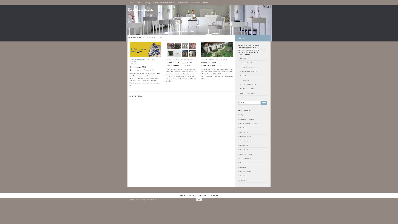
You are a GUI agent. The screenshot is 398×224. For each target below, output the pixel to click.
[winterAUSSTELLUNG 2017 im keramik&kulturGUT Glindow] (181, 49)
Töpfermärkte (245, 80)
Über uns (192, 195)
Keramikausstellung (246, 141)
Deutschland (195, 2)
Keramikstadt (244, 150)
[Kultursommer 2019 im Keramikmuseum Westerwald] (145, 49)
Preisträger (243, 167)
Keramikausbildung (245, 137)
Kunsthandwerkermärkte (249, 84)
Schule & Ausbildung (143, 2)
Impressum (202, 195)
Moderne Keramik (247, 63)
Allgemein (243, 115)
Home (131, 2)
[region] (199, 20)
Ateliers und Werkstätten (175, 59)
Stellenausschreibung (246, 171)
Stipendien (243, 176)
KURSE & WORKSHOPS (247, 93)
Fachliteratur (243, 128)
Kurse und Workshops (137, 59)
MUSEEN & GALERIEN (247, 89)
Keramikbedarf (183, 2)
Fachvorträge (244, 132)
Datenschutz (214, 195)
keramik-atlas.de (140, 10)
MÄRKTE (243, 76)
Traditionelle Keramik (248, 67)
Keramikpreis (244, 145)
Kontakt (182, 195)
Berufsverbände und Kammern (248, 123)
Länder (205, 2)
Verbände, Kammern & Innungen (164, 2)
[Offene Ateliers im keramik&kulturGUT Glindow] (217, 49)
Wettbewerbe (244, 180)
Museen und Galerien (246, 163)
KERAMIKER (244, 58)
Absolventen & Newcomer (249, 71)
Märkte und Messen (245, 158)
